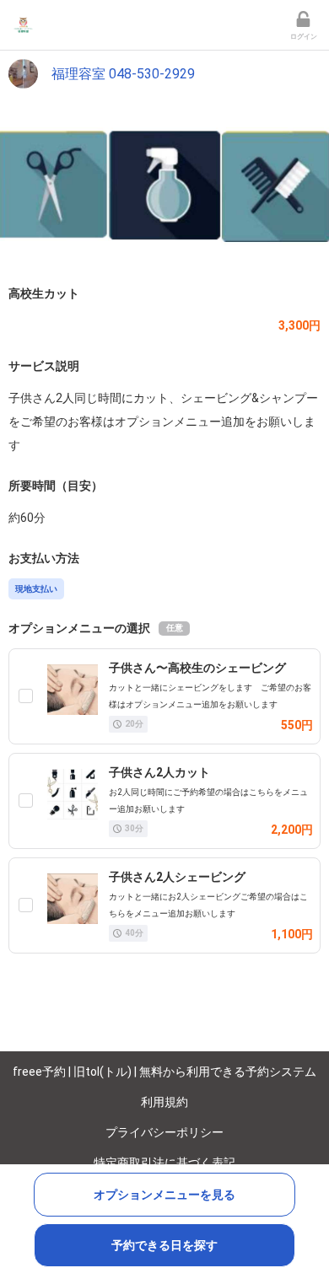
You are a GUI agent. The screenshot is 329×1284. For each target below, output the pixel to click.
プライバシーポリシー (164, 1132)
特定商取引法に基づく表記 (164, 1162)
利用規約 (164, 1102)
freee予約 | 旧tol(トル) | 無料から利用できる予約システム (164, 1071)
